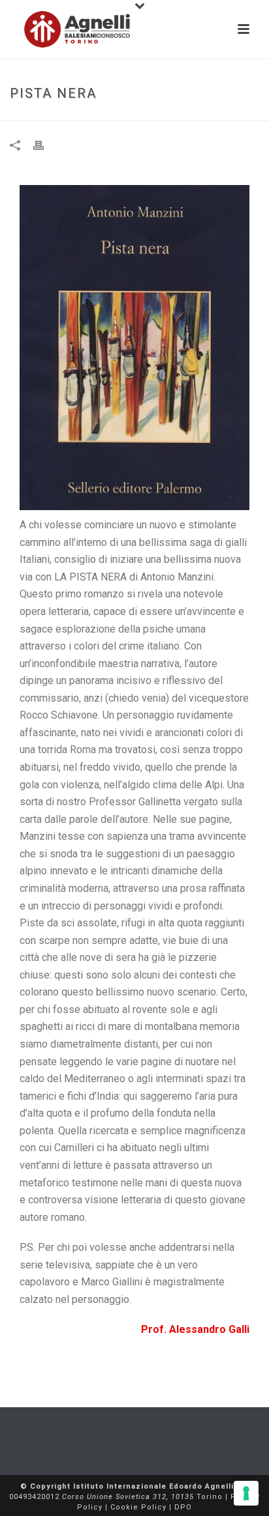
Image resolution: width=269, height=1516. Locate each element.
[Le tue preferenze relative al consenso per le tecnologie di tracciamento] (246, 1493)
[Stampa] (45, 144)
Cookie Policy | (142, 1507)
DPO (183, 1507)
